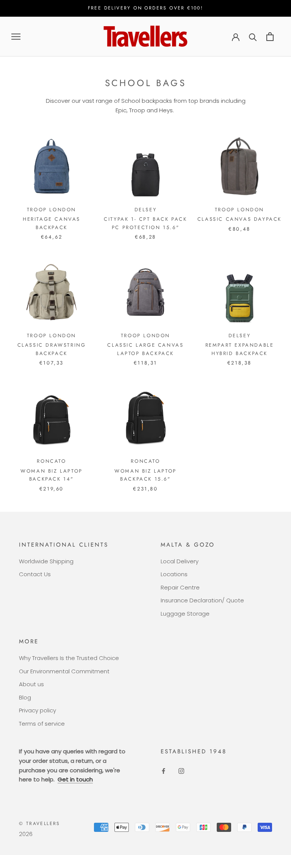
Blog (25, 697)
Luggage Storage (185, 614)
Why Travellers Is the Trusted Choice (69, 658)
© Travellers (39, 823)
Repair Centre (180, 587)
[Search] (253, 37)
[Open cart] (270, 36)
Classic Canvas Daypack (239, 219)
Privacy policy (37, 710)
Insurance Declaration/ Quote (202, 600)
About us (31, 684)
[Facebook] (163, 771)
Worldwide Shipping (46, 561)
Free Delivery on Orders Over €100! (145, 8)
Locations (174, 574)
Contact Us (35, 574)
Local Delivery (180, 561)
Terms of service (42, 724)
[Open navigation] (15, 36)
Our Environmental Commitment (64, 671)
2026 (26, 834)
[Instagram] (181, 771)
